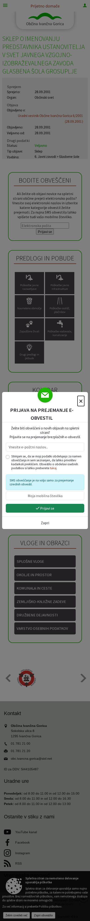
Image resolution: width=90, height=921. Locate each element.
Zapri (45, 522)
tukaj (53, 468)
